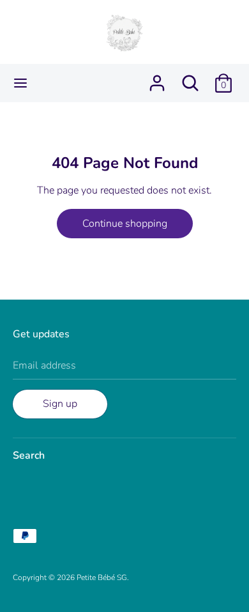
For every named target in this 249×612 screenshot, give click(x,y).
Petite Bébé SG (102, 577)
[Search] (190, 78)
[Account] (157, 78)
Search (29, 455)
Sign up (60, 404)
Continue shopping (124, 224)
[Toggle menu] (20, 83)
